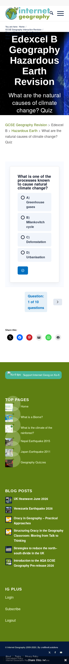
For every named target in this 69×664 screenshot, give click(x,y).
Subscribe (13, 608)
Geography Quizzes (33, 462)
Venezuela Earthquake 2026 (33, 508)
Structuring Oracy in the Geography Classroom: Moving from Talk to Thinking (38, 535)
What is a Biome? (32, 417)
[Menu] (58, 13)
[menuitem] (49, 13)
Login (9, 597)
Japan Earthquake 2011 (35, 451)
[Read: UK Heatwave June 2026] (8, 500)
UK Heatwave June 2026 (31, 499)
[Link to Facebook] (55, 652)
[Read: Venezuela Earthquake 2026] (8, 509)
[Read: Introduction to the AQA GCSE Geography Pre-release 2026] (8, 561)
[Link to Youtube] (61, 652)
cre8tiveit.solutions (49, 647)
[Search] (49, 13)
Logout (10, 620)
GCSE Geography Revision (26, 124)
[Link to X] (49, 652)
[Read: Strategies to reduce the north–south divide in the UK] (8, 549)
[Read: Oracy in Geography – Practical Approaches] (8, 519)
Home (24, 406)
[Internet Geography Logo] (28, 13)
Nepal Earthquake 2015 (35, 441)
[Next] (57, 302)
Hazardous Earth (25, 130)
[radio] (34, 202)
